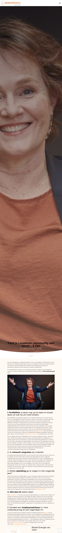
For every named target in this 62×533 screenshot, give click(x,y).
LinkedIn (40, 430)
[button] (60, 3)
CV (29, 519)
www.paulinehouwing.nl (20, 524)
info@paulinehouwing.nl (30, 434)
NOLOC (46, 512)
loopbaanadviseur (41, 489)
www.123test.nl (13, 495)
